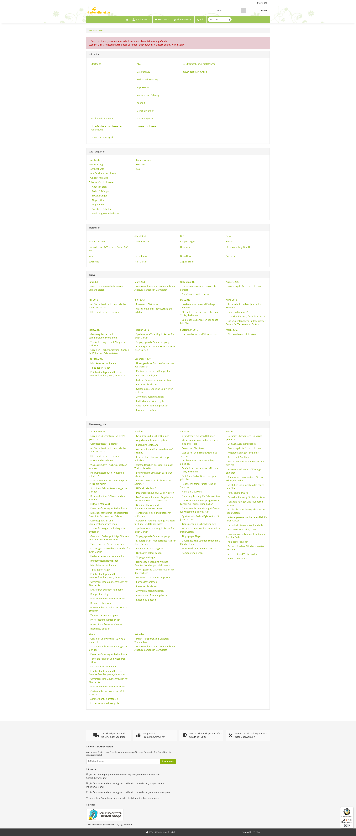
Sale (138, 168)
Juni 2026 (93, 281)
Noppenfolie (98, 204)
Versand (128, 824)
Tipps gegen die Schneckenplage (153, 342)
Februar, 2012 (96, 358)
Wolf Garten (140, 261)
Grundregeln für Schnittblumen (244, 286)
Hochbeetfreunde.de (102, 118)
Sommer (184, 431)
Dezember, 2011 (143, 358)
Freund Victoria (97, 241)
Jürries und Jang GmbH (238, 247)
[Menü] (351, 808)
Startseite (262, 2)
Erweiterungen (99, 195)
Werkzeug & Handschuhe (105, 213)
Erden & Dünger (100, 191)
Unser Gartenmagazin (102, 137)
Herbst (229, 431)
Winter (92, 634)
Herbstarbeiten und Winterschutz (199, 334)
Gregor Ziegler (187, 241)
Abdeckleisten (99, 186)
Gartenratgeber (145, 118)
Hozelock (185, 247)
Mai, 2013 (185, 299)
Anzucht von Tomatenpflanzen (152, 405)
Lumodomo (140, 256)
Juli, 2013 (93, 299)
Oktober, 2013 (187, 281)
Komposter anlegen (146, 375)
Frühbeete (141, 164)
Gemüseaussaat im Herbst (195, 294)
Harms (229, 241)
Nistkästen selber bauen (103, 363)
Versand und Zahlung (148, 95)
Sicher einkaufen (145, 110)
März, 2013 (94, 329)
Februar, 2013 (141, 329)
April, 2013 (231, 299)
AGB (139, 63)
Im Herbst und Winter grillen (151, 401)
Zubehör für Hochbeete (101, 182)
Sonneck (230, 256)
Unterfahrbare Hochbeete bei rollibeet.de (106, 128)
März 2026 (139, 281)
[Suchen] (243, 10)
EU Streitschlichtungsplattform (198, 63)
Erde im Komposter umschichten (153, 380)
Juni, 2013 (139, 299)
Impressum (143, 87)
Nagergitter (98, 200)
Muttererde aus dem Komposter (153, 371)
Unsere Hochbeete (146, 126)
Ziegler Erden (187, 261)
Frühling (138, 431)
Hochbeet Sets (96, 168)
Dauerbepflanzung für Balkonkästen (246, 316)
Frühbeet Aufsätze (98, 177)
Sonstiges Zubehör (102, 209)
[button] (252, 11)
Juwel (91, 256)
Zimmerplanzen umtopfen (150, 396)
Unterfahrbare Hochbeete (102, 173)
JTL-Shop (257, 832)
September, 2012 (189, 329)
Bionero (230, 236)
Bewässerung (96, 164)
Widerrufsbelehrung (147, 79)
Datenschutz (143, 71)
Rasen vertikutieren (146, 384)
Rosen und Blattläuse (147, 304)
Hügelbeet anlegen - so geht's (105, 312)
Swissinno (94, 261)
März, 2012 (232, 329)
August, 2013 (232, 281)
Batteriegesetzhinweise (194, 71)
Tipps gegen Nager (100, 367)
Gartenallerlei (141, 241)
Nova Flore (185, 256)
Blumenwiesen (143, 160)
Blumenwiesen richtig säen (241, 334)
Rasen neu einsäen (146, 410)
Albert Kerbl (140, 236)
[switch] (347, 825)
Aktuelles (139, 634)
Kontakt (141, 102)
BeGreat (184, 236)
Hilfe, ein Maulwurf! (237, 312)
